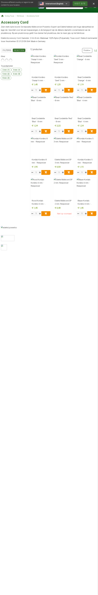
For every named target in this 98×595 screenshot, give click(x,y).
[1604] (10, 60)
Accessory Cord (33, 16)
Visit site (80, 3)
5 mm (6, 74)
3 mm (16, 70)
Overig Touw (9, 16)
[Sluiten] (93, 3)
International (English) (54, 4)
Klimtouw (20, 16)
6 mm (16, 74)
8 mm (6, 78)
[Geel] (6, 60)
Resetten (19, 50)
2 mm (6, 70)
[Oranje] (2, 60)
